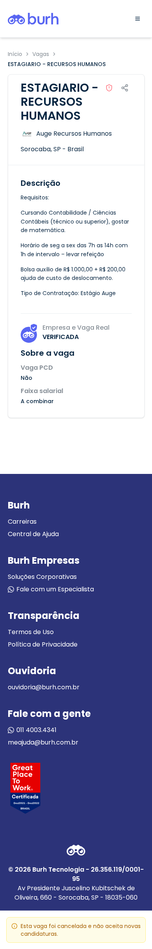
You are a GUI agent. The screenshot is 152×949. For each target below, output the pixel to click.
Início (15, 54)
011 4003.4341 (36, 729)
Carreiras (22, 521)
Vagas (40, 54)
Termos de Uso (31, 631)
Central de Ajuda (33, 534)
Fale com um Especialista (55, 589)
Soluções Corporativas (42, 576)
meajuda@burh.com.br (43, 742)
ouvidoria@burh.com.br (44, 687)
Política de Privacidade (43, 644)
